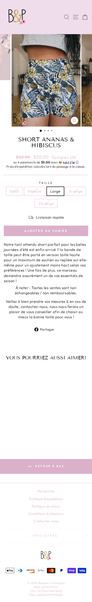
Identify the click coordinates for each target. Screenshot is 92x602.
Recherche (46, 491)
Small (14, 191)
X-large (75, 191)
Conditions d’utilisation (46, 514)
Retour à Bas (49, 466)
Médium (35, 191)
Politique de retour (46, 506)
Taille (46, 183)
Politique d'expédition (46, 499)
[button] (46, 162)
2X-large (46, 203)
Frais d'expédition (19, 167)
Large (55, 191)
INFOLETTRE (45, 535)
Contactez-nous (46, 521)
